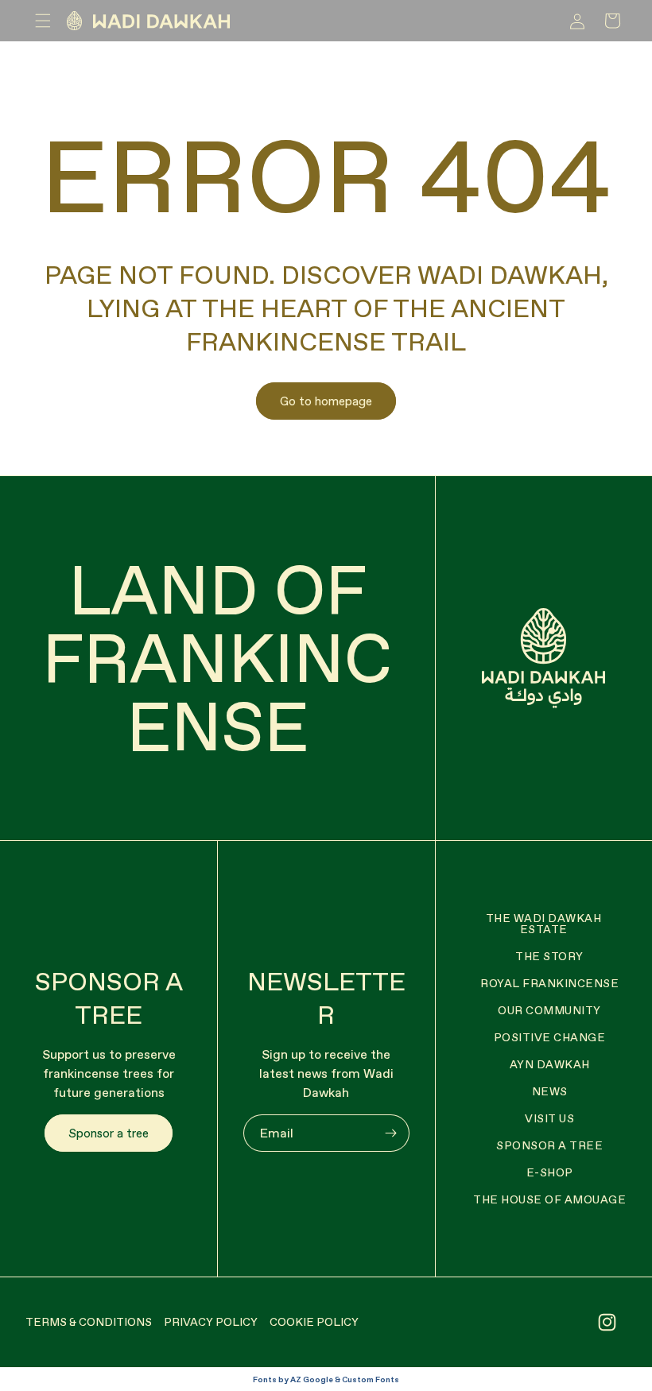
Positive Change (550, 1037)
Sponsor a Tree (549, 1145)
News (550, 1091)
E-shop (549, 1172)
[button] (42, 20)
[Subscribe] (391, 1133)
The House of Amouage (549, 1199)
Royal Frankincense (549, 983)
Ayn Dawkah (550, 1064)
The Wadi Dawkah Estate (544, 923)
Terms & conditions (88, 1322)
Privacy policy (211, 1322)
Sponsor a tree (108, 1133)
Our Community (549, 1010)
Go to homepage (326, 401)
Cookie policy (314, 1322)
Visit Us (549, 1118)
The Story (549, 956)
